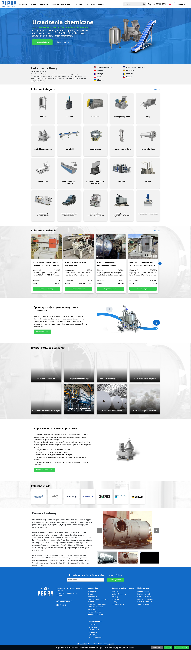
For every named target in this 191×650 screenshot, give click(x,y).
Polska (99, 77)
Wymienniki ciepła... (144, 597)
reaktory (115, 597)
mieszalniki (116, 599)
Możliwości (44, 4)
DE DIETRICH (94, 630)
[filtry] (148, 103)
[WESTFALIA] (55, 496)
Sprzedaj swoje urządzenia (63, 4)
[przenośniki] (69, 135)
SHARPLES (93, 632)
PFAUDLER (93, 625)
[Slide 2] (86, 61)
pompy (114, 602)
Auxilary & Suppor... (119, 594)
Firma (33, 4)
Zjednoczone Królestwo (135, 67)
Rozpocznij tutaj (42, 332)
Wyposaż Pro (82, 644)
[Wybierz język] (170, 4)
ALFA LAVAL (93, 627)
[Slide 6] (100, 61)
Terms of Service (94, 612)
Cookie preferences (95, 614)
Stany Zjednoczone (104, 67)
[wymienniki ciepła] (148, 135)
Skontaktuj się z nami (44, 470)
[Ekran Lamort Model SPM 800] (143, 247)
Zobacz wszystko (118, 604)
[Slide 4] (93, 61)
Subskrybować (115, 580)
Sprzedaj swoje (63, 42)
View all (157, 89)
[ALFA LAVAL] (88, 496)
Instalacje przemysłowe (94, 4)
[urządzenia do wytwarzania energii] (122, 200)
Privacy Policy (93, 609)
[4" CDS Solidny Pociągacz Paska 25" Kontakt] (46, 247)
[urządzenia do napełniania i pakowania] (95, 200)
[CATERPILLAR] (137, 496)
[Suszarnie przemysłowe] (122, 135)
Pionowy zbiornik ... (144, 591)
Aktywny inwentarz (95, 607)
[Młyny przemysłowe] (122, 103)
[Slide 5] (97, 61)
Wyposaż (110, 644)
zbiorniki (115, 591)
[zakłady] (148, 168)
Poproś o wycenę (46, 289)
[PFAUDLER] (38, 496)
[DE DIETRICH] (71, 496)
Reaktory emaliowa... (145, 599)
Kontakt (79, 4)
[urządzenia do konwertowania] (43, 200)
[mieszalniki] (95, 103)
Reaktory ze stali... (144, 594)
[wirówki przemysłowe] (43, 135)
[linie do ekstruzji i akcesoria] (69, 168)
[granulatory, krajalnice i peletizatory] (95, 168)
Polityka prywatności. (127, 647)
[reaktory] (69, 103)
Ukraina (100, 80)
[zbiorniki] (43, 103)
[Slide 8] (108, 61)
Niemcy (100, 70)
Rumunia (130, 74)
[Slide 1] (82, 61)
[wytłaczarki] (43, 168)
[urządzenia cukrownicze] (148, 200)
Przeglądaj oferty (42, 42)
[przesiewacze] (95, 135)
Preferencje (157, 647)
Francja (100, 74)
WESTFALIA (93, 635)
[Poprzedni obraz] (99, 530)
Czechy (129, 77)
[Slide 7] (104, 61)
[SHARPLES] (104, 496)
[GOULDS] (121, 496)
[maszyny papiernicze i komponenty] (69, 200)
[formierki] (122, 168)
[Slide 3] (90, 61)
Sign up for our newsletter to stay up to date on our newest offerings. (95, 575)
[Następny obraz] (156, 530)
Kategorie (23, 4)
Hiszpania (130, 70)
